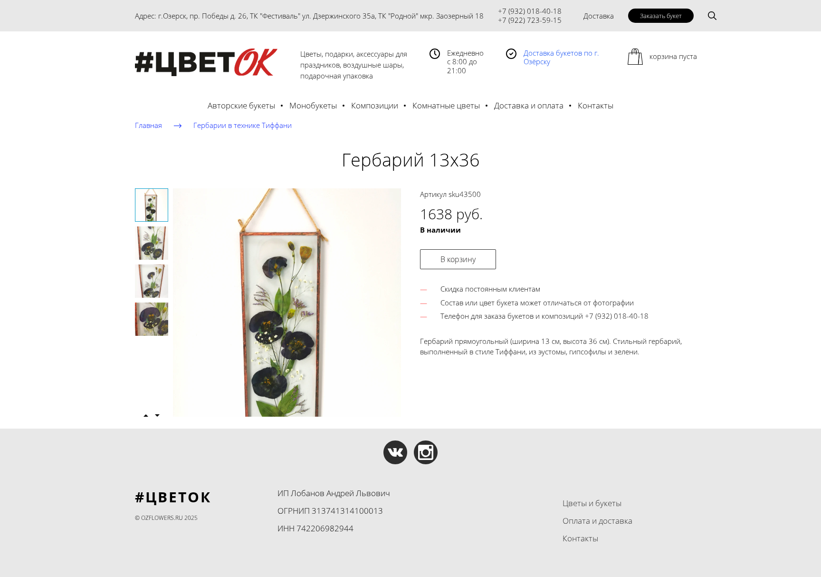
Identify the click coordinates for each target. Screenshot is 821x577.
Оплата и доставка (597, 520)
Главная (148, 125)
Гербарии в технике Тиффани (242, 125)
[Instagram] (426, 452)
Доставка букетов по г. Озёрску (561, 58)
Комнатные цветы (446, 105)
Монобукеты (313, 105)
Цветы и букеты (592, 503)
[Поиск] (712, 15)
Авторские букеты (241, 105)
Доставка (598, 15)
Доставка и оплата (528, 105)
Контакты (595, 105)
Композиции (374, 105)
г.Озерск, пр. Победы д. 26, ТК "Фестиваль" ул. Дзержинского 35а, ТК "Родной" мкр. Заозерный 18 (321, 15)
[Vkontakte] (395, 452)
